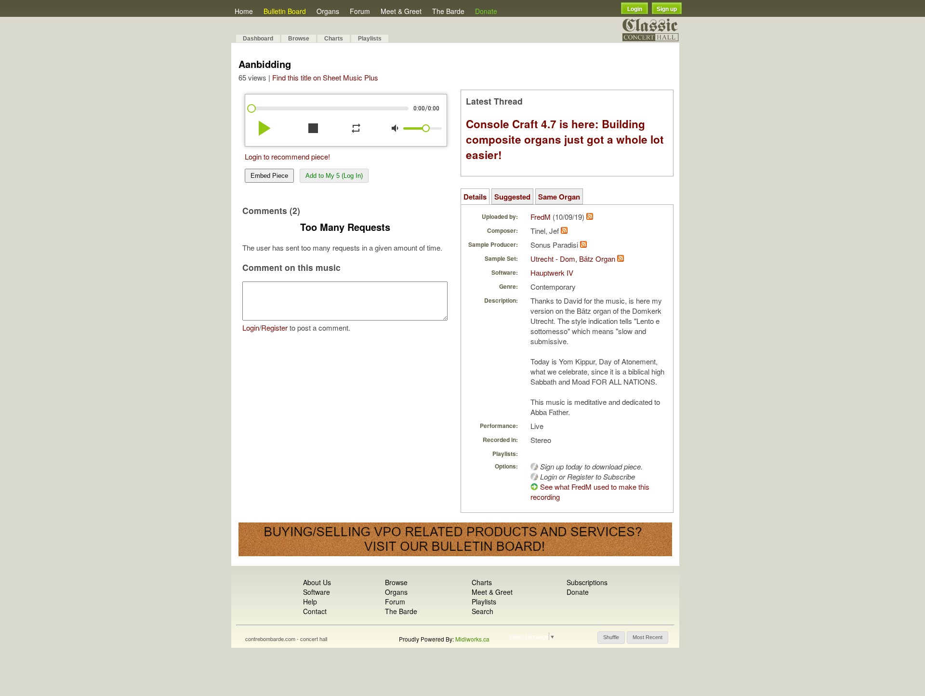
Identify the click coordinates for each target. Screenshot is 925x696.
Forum (360, 11)
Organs (328, 11)
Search (482, 611)
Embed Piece (269, 175)
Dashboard (258, 38)
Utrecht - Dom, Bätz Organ (572, 259)
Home (244, 11)
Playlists (370, 38)
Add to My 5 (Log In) (334, 175)
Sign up (667, 9)
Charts (333, 38)
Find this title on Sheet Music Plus (325, 77)
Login (634, 9)
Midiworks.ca (472, 639)
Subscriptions (587, 582)
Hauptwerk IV (551, 273)
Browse (298, 38)
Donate (486, 11)
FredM (540, 217)
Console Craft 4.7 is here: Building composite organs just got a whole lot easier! (565, 139)
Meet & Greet (401, 11)
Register (274, 327)
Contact (315, 611)
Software (316, 592)
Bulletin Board (285, 11)
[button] (611, 637)
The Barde (448, 11)
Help (310, 601)
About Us (317, 582)
